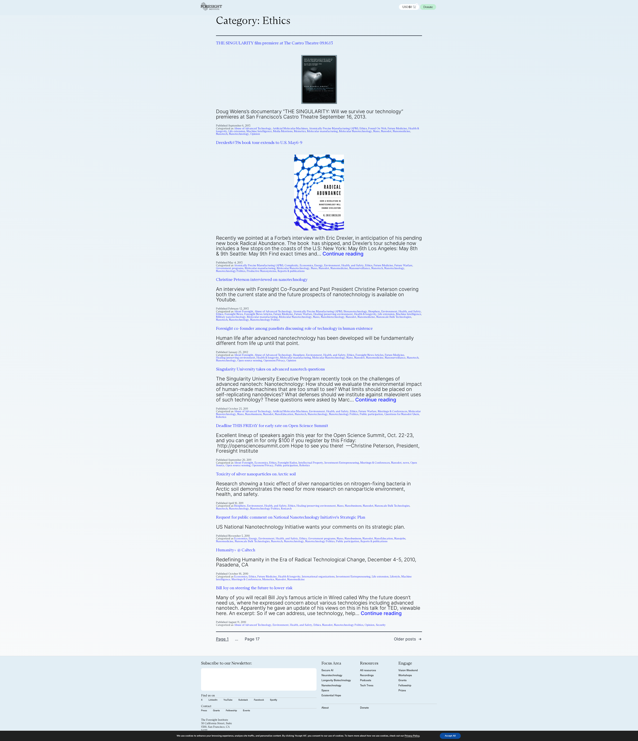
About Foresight (243, 311)
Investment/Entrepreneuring (341, 462)
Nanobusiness (253, 414)
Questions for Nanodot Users (401, 414)
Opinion (255, 133)
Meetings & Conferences (392, 411)
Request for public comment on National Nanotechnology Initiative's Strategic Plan (290, 517)
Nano (376, 131)
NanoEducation (284, 414)
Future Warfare (403, 265)
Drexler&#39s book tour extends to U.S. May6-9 (259, 142)
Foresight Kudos (287, 462)
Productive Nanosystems (261, 271)
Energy (318, 265)
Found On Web (377, 128)
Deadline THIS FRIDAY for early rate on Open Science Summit (272, 425)
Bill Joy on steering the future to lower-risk (254, 587)
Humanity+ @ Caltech (235, 550)
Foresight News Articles (258, 314)
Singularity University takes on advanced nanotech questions (270, 369)
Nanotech (222, 133)
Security (381, 624)
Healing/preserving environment (333, 314)
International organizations (318, 576)
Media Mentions (283, 131)
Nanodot (386, 131)
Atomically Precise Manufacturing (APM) (333, 128)
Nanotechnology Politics (230, 271)
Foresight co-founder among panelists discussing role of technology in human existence (294, 328)
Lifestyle (395, 576)
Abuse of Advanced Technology (252, 128)
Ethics (363, 128)
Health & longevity (365, 314)
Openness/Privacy (274, 360)
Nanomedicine (401, 131)
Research (286, 508)
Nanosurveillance (359, 268)
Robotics (221, 417)
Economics (306, 265)
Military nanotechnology (231, 316)
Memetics (300, 131)
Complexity (291, 265)
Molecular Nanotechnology (355, 131)
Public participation (371, 414)
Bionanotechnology (355, 311)
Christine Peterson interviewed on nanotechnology (262, 279)
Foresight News (234, 314)
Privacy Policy (412, 735)
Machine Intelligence (259, 131)
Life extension (236, 131)
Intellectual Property (310, 462)
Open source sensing (249, 360)
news (406, 462)
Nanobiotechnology (332, 316)
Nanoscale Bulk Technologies (393, 316)
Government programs (229, 268)
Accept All (450, 735)
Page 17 (252, 639)
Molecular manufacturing (322, 131)
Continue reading (343, 254)
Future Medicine (397, 128)
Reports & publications (291, 271)
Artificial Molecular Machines (290, 128)
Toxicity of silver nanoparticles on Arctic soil (256, 474)
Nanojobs (399, 538)
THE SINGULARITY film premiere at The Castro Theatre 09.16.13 (274, 43)
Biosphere (374, 311)
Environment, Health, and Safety (344, 265)
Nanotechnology (239, 133)
